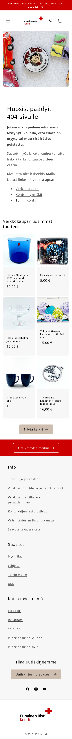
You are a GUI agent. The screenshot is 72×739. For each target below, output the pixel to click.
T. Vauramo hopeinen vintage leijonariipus (50, 400)
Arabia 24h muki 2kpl (17, 399)
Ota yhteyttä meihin (33, 448)
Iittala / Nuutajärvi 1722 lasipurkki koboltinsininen (18, 278)
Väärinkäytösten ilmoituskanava (31, 520)
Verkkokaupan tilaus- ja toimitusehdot (35, 488)
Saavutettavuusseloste (24, 529)
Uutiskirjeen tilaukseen (34, 674)
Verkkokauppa (27, 189)
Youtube (14, 629)
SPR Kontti (41, 734)
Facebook (14, 611)
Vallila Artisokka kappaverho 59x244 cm (52, 334)
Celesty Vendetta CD (52, 275)
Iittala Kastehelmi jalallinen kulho (17, 339)
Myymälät (15, 556)
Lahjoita (14, 566)
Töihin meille (17, 575)
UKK (11, 584)
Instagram (15, 620)
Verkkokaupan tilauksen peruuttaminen (25, 499)
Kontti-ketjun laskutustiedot (28, 511)
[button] (8, 20)
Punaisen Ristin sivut (23, 647)
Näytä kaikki (33, 429)
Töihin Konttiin (28, 200)
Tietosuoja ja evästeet (24, 479)
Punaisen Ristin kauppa (25, 638)
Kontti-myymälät (29, 194)
